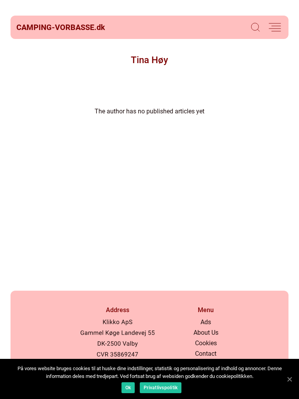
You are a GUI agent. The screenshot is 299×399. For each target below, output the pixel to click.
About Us (205, 332)
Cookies (206, 343)
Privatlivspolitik (161, 387)
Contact (205, 353)
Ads (206, 322)
